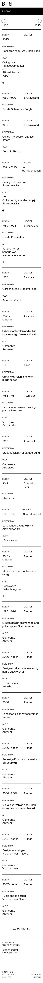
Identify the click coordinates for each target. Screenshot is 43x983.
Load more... (21, 928)
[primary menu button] (39, 4)
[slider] (3, 21)
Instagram (36, 975)
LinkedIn (37, 977)
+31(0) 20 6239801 (10, 950)
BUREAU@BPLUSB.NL (11, 953)
